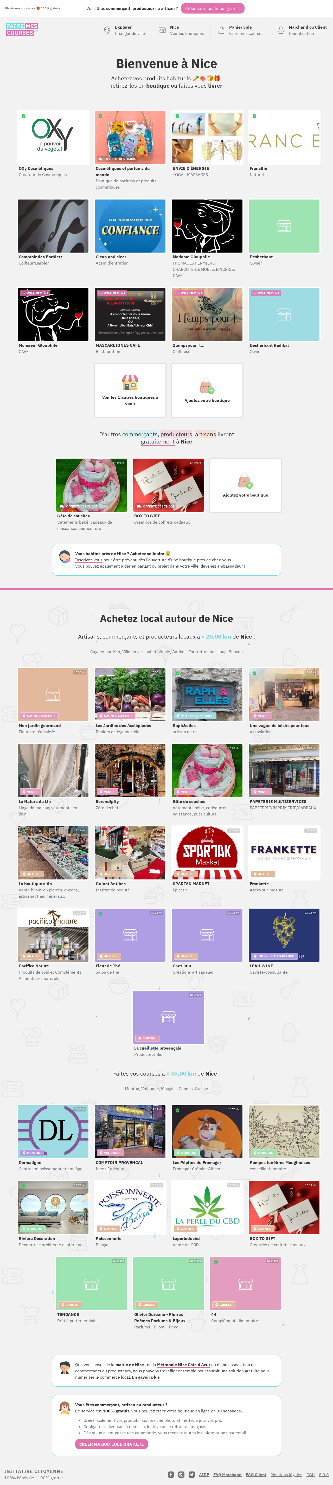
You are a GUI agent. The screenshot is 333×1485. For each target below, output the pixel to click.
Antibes (179, 651)
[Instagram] (181, 1474)
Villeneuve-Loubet (139, 651)
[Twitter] (192, 1474)
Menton (132, 1088)
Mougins (169, 1088)
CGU (310, 1474)
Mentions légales (286, 1474)
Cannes (186, 1088)
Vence (164, 651)
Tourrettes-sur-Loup (208, 651)
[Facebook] (171, 1474)
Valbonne (150, 1088)
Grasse (201, 1088)
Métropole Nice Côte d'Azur (183, 1364)
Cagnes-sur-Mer (105, 651)
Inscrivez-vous (89, 559)
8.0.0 (324, 1474)
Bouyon (236, 651)
